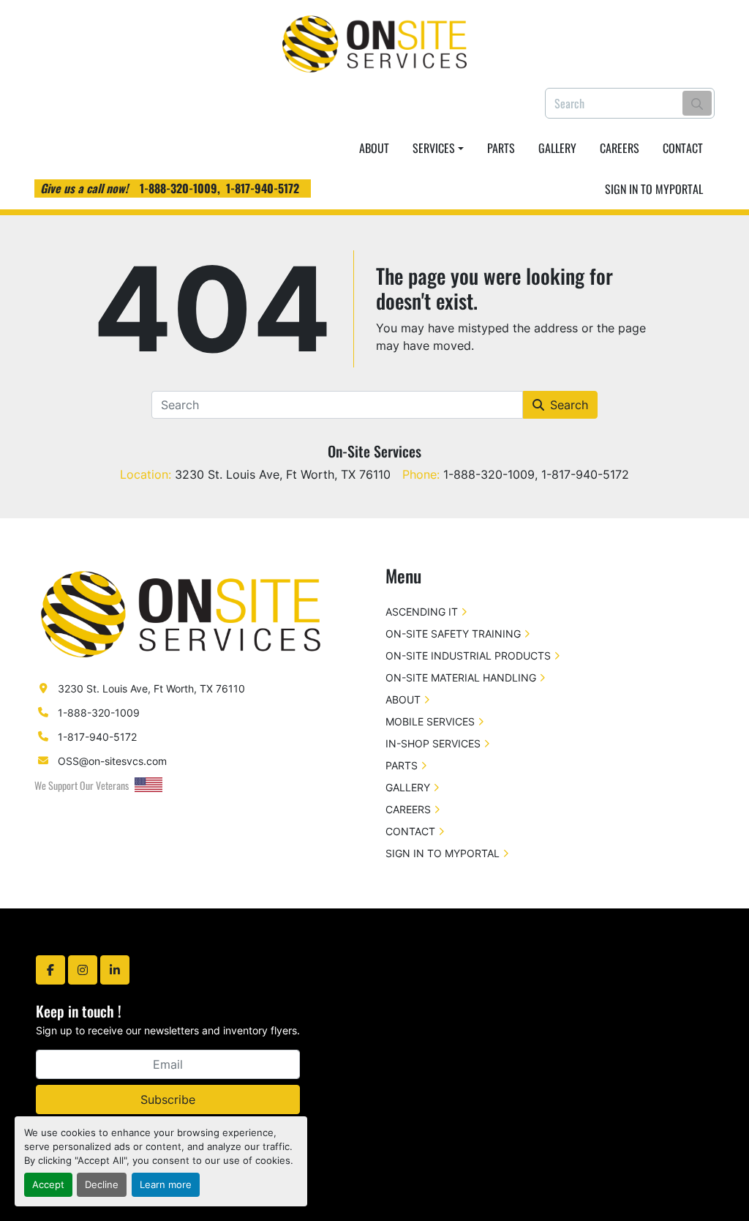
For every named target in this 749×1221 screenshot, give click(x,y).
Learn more (166, 1184)
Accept (48, 1184)
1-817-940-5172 (262, 188)
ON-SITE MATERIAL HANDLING (460, 677)
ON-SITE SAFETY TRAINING (453, 633)
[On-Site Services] (180, 613)
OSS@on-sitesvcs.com (112, 761)
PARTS (501, 148)
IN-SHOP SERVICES (433, 743)
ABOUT (374, 148)
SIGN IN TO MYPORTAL (654, 189)
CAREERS (619, 148)
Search (569, 404)
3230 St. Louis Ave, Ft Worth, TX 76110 (151, 688)
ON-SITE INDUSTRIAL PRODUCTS (468, 655)
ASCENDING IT (421, 611)
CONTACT (683, 148)
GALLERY (557, 148)
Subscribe (167, 1099)
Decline (101, 1184)
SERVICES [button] (434, 148)
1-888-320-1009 (178, 188)
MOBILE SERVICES (430, 721)
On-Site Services (374, 451)
